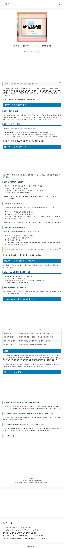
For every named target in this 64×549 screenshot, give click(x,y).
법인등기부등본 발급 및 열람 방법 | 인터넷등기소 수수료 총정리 (22, 536)
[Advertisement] (32, 68)
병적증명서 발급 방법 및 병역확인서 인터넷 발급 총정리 (20, 533)
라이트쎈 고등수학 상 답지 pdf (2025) (33, 480)
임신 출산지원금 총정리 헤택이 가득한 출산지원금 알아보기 (32, 482)
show (11, 436)
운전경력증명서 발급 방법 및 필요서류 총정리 (17, 527)
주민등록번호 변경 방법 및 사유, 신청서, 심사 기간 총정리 (20, 530)
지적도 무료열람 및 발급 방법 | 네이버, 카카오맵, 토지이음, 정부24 (23, 538)
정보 (32, 478)
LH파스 (5, 4)
